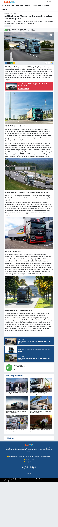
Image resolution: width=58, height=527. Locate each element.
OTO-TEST (4, 9)
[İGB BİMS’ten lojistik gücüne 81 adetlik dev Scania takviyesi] (17, 384)
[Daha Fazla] (14, 63)
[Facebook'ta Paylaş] (6, 63)
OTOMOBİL (28, 5)
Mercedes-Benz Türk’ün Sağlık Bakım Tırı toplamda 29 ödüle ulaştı (16, 411)
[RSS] (35, 467)
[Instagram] (28, 467)
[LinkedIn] (30, 467)
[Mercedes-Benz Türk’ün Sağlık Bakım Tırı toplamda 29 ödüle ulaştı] (17, 403)
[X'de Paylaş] (8, 63)
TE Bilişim (32, 476)
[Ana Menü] (52, 1)
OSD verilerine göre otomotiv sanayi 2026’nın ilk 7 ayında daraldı (15, 430)
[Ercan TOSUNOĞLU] (9, 367)
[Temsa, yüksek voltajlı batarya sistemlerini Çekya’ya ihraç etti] (41, 403)
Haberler (6, 13)
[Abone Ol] (52, 63)
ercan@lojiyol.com (30, 462)
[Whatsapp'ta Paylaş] (11, 63)
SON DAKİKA (46, 5)
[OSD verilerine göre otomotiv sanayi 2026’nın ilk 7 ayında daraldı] (17, 421)
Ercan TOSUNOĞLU (19, 367)
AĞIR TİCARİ (10, 5)
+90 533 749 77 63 (30, 459)
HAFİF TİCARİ (19, 5)
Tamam (6, 481)
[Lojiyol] (9, 1)
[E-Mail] (15, 370)
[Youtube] (33, 467)
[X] (25, 467)
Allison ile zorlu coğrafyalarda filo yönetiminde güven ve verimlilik (38, 393)
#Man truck (8, 26)
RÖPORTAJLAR (37, 5)
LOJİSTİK (3, 5)
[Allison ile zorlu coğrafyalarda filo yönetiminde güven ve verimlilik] (41, 384)
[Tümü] (51, 438)
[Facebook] (22, 467)
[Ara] (50, 1)
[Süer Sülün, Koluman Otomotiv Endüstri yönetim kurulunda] (41, 421)
